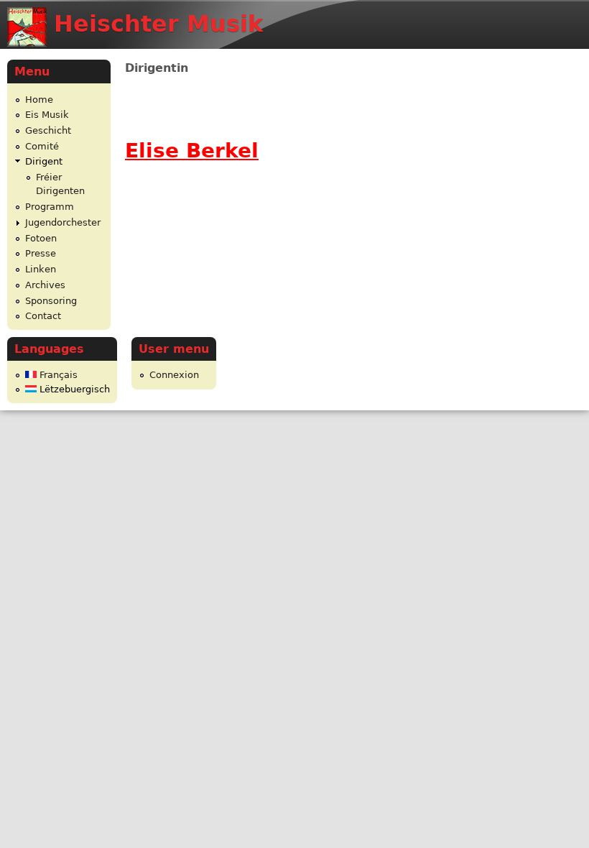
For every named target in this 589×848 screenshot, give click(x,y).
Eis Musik (47, 114)
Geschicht (48, 130)
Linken (40, 269)
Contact (43, 315)
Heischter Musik (158, 23)
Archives (45, 285)
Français (57, 374)
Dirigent (43, 161)
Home (39, 99)
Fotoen (41, 238)
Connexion (174, 374)
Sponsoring (51, 300)
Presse (40, 253)
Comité (42, 146)
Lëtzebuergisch (73, 389)
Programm (49, 206)
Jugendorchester (63, 222)
